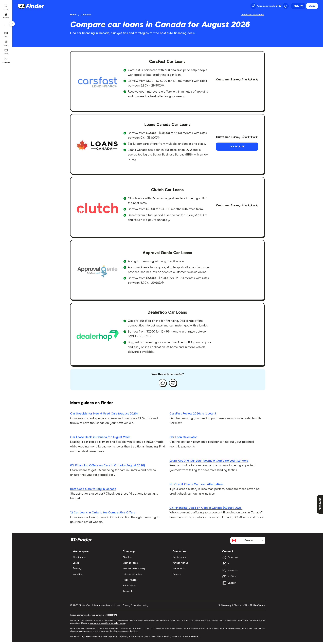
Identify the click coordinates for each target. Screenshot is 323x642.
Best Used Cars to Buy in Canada (93, 489)
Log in (298, 6)
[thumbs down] (173, 383)
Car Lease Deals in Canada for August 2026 (100, 437)
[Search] (253, 6)
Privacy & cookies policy (135, 605)
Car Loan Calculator (183, 437)
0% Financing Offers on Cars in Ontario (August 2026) (107, 465)
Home (73, 14)
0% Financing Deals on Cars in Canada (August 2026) (205, 507)
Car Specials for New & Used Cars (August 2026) (104, 413)
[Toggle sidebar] (12, 23)
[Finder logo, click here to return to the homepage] (36, 6)
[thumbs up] (162, 383)
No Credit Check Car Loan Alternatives (196, 484)
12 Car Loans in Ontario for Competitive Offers (102, 512)
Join (312, 6)
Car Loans (86, 14)
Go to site (237, 146)
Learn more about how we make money (107, 623)
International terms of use (106, 605)
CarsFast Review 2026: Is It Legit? (192, 413)
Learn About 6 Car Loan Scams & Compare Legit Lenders (208, 460)
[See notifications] (286, 6)
